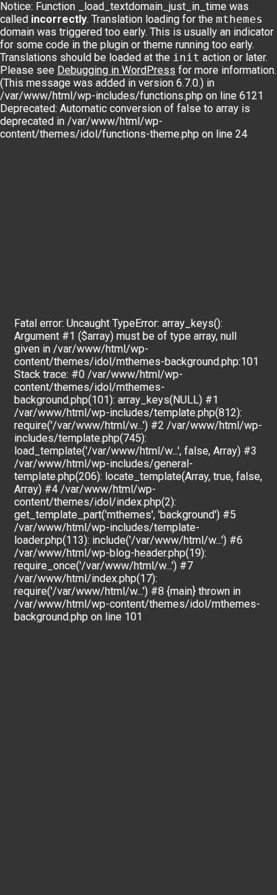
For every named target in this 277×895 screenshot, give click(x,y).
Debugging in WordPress (116, 70)
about (125, 299)
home (34, 299)
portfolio (241, 299)
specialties (179, 299)
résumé (79, 299)
